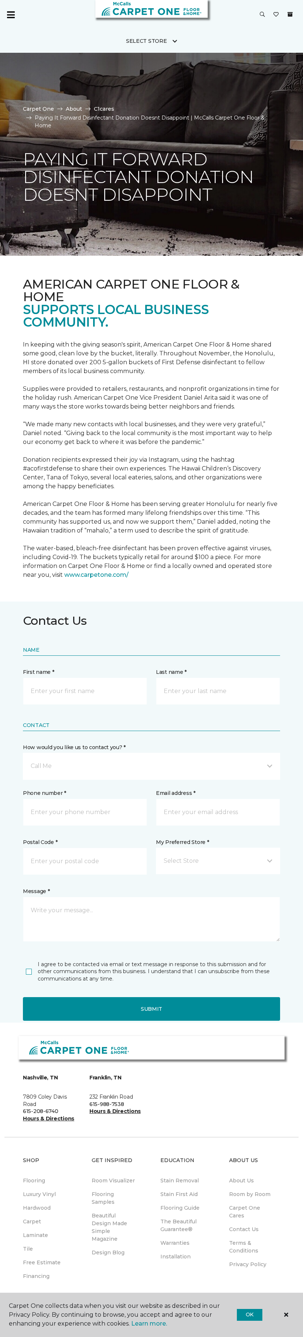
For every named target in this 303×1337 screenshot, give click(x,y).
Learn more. (149, 1323)
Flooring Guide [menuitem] (180, 1208)
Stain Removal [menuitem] (179, 1180)
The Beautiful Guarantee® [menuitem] (178, 1225)
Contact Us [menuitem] (244, 1229)
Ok (249, 1314)
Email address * (175, 793)
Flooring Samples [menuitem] (103, 1198)
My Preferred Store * (182, 842)
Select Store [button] (146, 41)
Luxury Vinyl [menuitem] (39, 1194)
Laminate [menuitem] (35, 1235)
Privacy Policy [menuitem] (247, 1264)
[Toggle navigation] (11, 15)
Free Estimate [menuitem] (42, 1262)
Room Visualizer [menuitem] (113, 1180)
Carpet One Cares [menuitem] (244, 1212)
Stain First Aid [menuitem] (179, 1194)
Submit (151, 1009)
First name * (38, 672)
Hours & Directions (48, 1118)
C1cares (104, 109)
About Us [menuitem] (241, 1180)
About (74, 109)
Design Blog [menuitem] (108, 1252)
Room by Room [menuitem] (249, 1194)
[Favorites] (276, 15)
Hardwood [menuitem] (37, 1208)
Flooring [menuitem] (34, 1180)
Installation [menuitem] (175, 1256)
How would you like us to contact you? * (74, 747)
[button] (262, 15)
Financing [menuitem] (36, 1276)
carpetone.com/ (105, 574)
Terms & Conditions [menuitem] (243, 1247)
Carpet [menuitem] (32, 1221)
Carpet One (38, 109)
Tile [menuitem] (28, 1248)
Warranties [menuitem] (175, 1243)
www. (72, 574)
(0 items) (290, 14)
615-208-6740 (40, 1111)
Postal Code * (40, 842)
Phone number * (44, 793)
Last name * (171, 672)
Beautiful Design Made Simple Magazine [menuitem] (109, 1227)
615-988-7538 (106, 1104)
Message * (36, 891)
